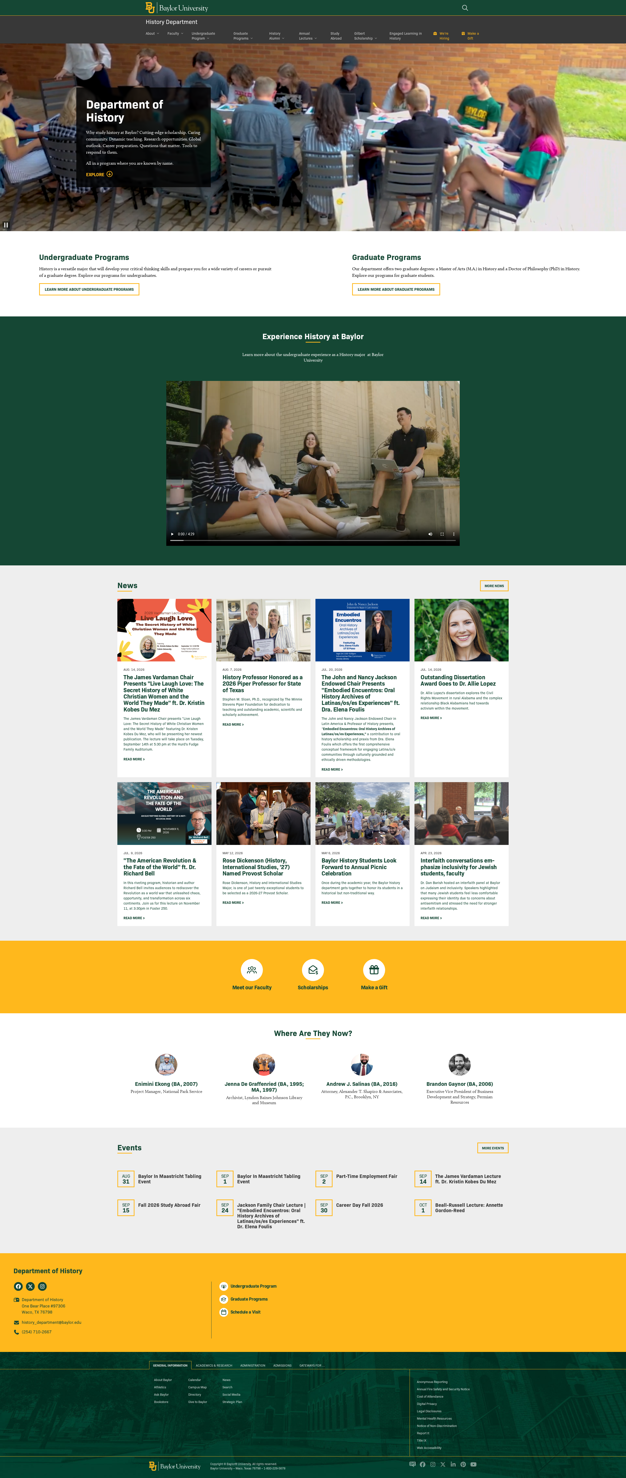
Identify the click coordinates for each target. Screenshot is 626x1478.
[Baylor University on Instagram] (432, 1466)
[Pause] (6, 225)
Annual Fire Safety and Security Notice (443, 1389)
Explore (95, 174)
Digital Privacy (427, 1403)
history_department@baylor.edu (51, 1322)
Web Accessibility (429, 1447)
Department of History (47, 1270)
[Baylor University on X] (442, 1466)
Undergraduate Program (203, 36)
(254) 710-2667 (37, 1331)
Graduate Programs (241, 36)
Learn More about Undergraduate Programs (89, 289)
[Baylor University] (176, 7)
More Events (493, 1147)
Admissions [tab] (282, 1365)
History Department (171, 21)
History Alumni (274, 36)
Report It (423, 1433)
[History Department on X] (30, 1286)
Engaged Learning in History (406, 36)
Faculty (173, 33)
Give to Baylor (197, 1401)
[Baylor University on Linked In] (452, 1466)
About (150, 33)
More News (494, 585)
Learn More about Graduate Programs (396, 289)
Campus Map (197, 1387)
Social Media (231, 1394)
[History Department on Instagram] (42, 1286)
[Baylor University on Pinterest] (462, 1466)
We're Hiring (444, 36)
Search (227, 1387)
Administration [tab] (252, 1365)
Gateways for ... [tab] (312, 1365)
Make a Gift (473, 36)
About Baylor (163, 1379)
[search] (466, 7)
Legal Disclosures (429, 1411)
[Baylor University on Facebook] (422, 1466)
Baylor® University (239, 1464)
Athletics (160, 1387)
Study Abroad (336, 36)
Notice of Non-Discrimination (437, 1425)
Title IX (421, 1440)
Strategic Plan (232, 1401)
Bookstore (161, 1401)
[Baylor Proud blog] (412, 1466)
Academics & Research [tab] (214, 1365)
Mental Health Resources (434, 1418)
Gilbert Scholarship (363, 36)
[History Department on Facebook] (18, 1286)
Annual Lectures (306, 36)
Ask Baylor (161, 1394)
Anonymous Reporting (432, 1381)
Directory (194, 1394)
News (226, 1379)
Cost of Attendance (430, 1396)
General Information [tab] (170, 1365)
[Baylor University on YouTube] (472, 1466)
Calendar (194, 1379)
